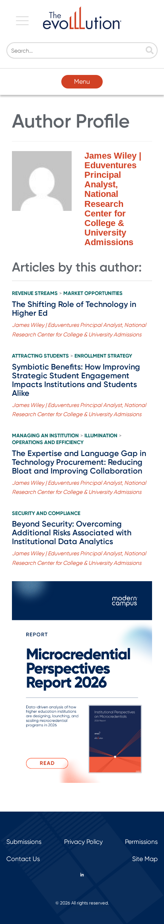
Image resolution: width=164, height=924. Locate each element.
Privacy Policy (83, 841)
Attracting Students (40, 356)
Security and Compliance (46, 513)
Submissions (23, 841)
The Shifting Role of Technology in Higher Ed (74, 308)
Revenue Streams (35, 293)
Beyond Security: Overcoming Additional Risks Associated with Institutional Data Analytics (71, 532)
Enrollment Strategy (103, 356)
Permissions (141, 841)
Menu (82, 81)
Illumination (100, 435)
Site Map (145, 859)
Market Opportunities (93, 293)
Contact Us (23, 859)
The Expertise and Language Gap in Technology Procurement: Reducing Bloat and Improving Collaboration (79, 462)
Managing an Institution (45, 435)
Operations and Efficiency (48, 442)
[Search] (150, 51)
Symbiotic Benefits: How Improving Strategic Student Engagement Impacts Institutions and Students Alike (76, 380)
